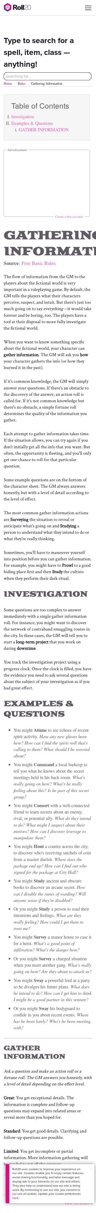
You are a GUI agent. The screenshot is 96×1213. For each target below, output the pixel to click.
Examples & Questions (32, 123)
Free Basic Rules (38, 263)
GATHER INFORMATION (44, 129)
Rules (21, 83)
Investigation (22, 116)
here (15, 1198)
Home (8, 83)
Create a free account (69, 216)
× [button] (91, 1169)
